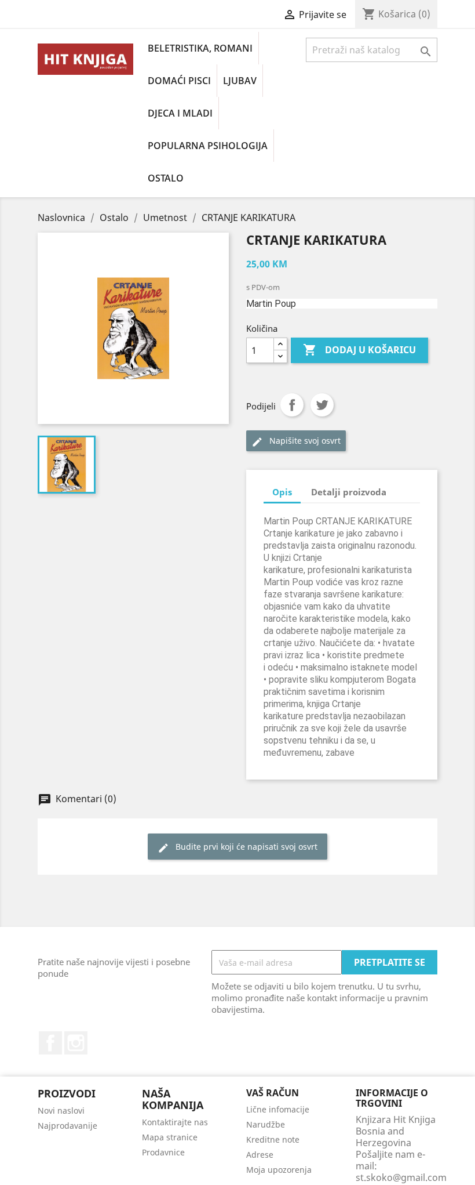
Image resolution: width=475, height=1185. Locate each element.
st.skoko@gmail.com (401, 1177)
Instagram (75, 1042)
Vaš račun (272, 1092)
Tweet (322, 404)
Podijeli (292, 404)
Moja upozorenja (279, 1169)
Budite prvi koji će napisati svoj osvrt (237, 847)
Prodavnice (163, 1152)
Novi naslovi (61, 1110)
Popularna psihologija (208, 145)
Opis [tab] (282, 492)
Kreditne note (272, 1139)
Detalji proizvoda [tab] (348, 492)
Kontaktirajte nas (175, 1122)
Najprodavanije (67, 1125)
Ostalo (166, 178)
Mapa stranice (170, 1137)
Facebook (50, 1042)
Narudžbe (265, 1124)
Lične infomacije (277, 1109)
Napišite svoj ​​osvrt (296, 441)
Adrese (259, 1154)
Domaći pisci (179, 80)
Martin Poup (271, 303)
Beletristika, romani (200, 48)
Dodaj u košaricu (359, 350)
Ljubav (240, 80)
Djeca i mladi (180, 113)
